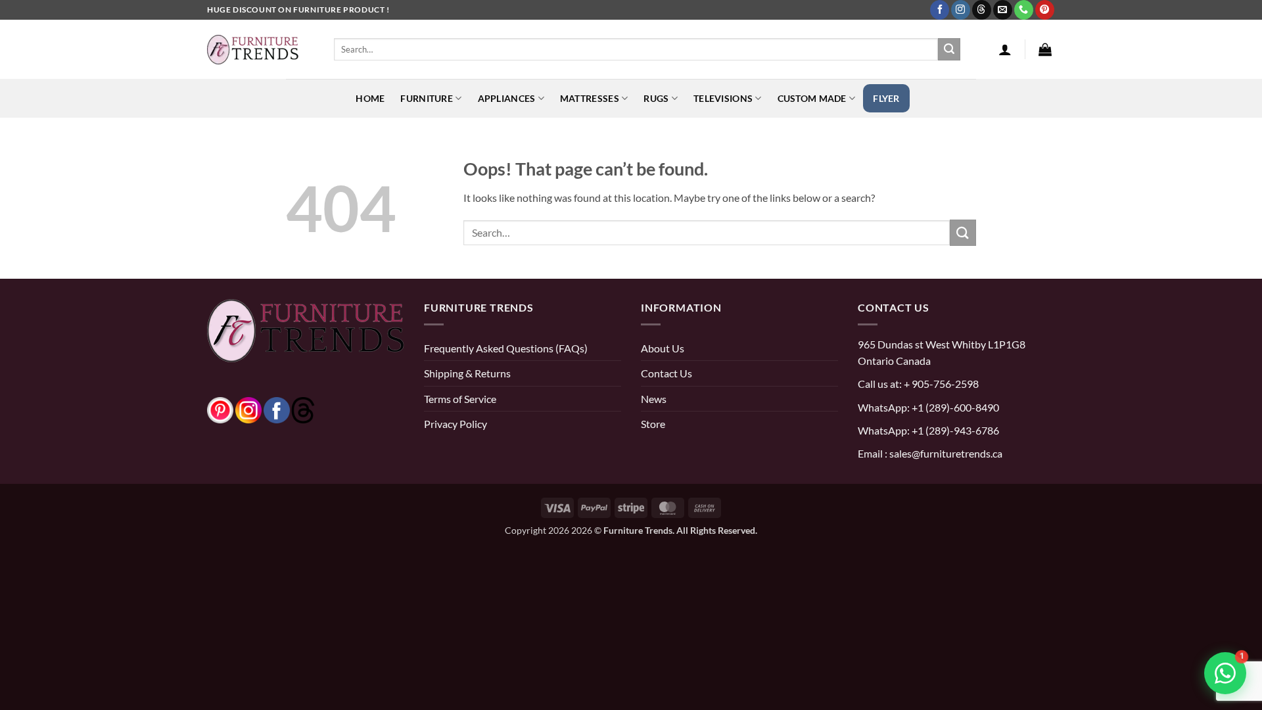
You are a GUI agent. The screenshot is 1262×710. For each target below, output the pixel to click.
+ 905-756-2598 (940, 383)
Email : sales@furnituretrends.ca (930, 453)
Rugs (655, 98)
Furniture (426, 98)
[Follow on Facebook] (939, 10)
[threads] (290, 408)
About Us (662, 348)
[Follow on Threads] (981, 10)
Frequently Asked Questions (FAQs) (506, 348)
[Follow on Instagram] (960, 10)
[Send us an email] (1002, 10)
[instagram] (248, 408)
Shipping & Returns (467, 373)
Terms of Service (460, 398)
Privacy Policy (455, 423)
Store (653, 423)
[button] (1005, 49)
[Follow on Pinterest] (1044, 10)
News (653, 398)
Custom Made (812, 98)
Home (370, 98)
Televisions (723, 98)
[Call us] (1023, 10)
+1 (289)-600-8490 (954, 407)
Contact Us (666, 373)
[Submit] (949, 49)
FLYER (886, 98)
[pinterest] (220, 408)
